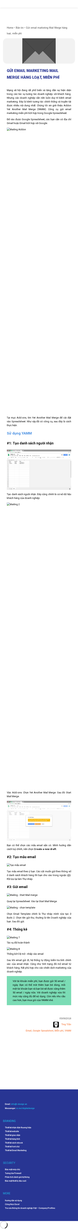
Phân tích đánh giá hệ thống (17, 1177)
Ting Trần (66, 1024)
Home (10, 27)
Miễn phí (59, 1030)
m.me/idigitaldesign (25, 1108)
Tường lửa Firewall (13, 1173)
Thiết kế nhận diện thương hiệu (18, 1128)
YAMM (68, 1030)
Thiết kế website (12, 1131)
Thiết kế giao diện (12, 1135)
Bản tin (19, 27)
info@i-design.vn (19, 1104)
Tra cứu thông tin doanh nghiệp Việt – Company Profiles (30, 1208)
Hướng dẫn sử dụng (13, 1200)
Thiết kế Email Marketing (16, 1150)
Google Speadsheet (43, 1030)
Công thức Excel (12, 1204)
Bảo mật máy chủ (12, 1170)
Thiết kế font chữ (12, 1147)
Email (29, 1030)
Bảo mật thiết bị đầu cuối (15, 1181)
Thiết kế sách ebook (14, 1143)
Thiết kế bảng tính (12, 1139)
